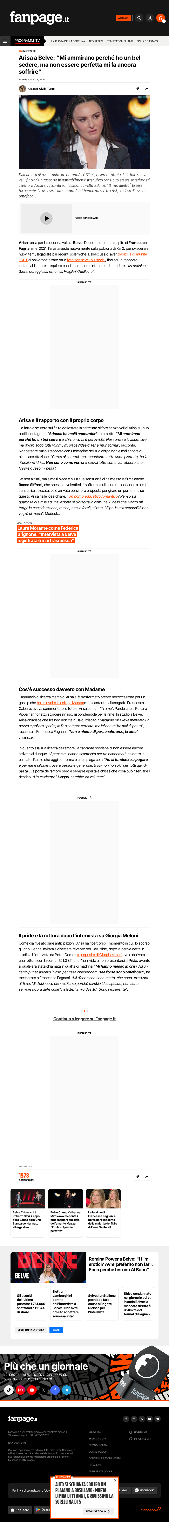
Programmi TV (27, 1166)
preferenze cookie (101, 1471)
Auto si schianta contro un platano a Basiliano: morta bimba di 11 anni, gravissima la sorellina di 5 (84, 1493)
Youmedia (95, 1431)
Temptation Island (120, 41)
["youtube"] (32, 1390)
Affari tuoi (96, 41)
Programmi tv (27, 40)
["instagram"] (20, 1390)
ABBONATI (123, 18)
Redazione (95, 1464)
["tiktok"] (9, 1390)
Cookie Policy (97, 1451)
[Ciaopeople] (151, 1511)
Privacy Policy (98, 1445)
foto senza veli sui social (86, 260)
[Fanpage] (22, 1419)
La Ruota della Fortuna (68, 41)
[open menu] (5, 41)
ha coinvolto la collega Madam (60, 703)
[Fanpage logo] (34, 18)
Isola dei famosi (147, 41)
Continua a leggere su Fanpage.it (84, 1018)
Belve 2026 (29, 51)
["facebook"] (55, 1390)
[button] (146, 88)
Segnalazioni (97, 1438)
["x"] (43, 1390)
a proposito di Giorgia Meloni (99, 955)
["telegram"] (66, 1390)
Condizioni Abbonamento (105, 1458)
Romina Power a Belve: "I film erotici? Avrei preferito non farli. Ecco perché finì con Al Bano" (121, 1264)
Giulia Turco (47, 88)
